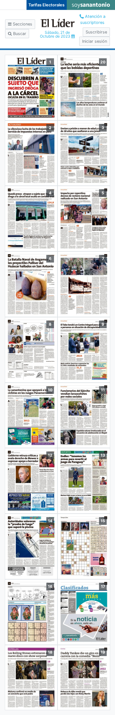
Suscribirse (96, 32)
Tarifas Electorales (46, 5)
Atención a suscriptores (92, 19)
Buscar (19, 33)
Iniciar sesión (94, 41)
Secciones (22, 24)
